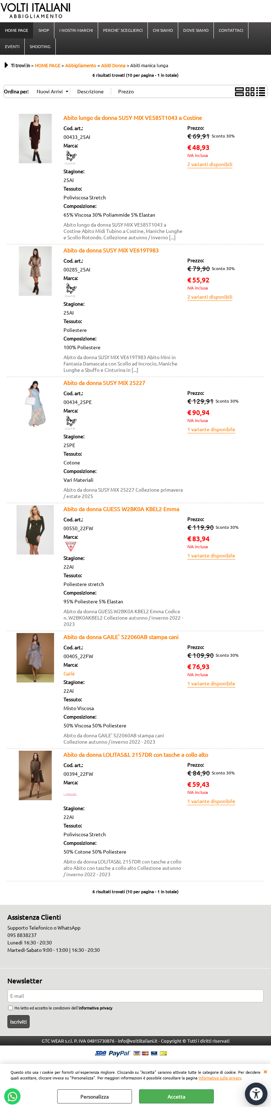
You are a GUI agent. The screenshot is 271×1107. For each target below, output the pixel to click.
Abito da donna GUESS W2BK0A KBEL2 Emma (121, 508)
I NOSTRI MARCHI (76, 30)
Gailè (69, 673)
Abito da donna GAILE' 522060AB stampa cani (121, 636)
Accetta (176, 1096)
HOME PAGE (16, 30)
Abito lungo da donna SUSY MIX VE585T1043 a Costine (133, 117)
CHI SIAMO (163, 30)
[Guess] (71, 549)
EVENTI (12, 46)
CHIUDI (265, 1070)
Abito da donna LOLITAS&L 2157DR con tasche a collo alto (136, 754)
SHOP (43, 30)
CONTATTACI (231, 30)
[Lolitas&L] (71, 799)
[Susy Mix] (71, 162)
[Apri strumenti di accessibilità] (256, 1094)
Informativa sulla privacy (220, 1077)
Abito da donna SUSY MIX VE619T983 (111, 249)
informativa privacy (95, 1008)
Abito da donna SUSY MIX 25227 (104, 382)
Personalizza (94, 1096)
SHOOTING (40, 46)
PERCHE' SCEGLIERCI (123, 30)
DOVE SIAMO (196, 30)
